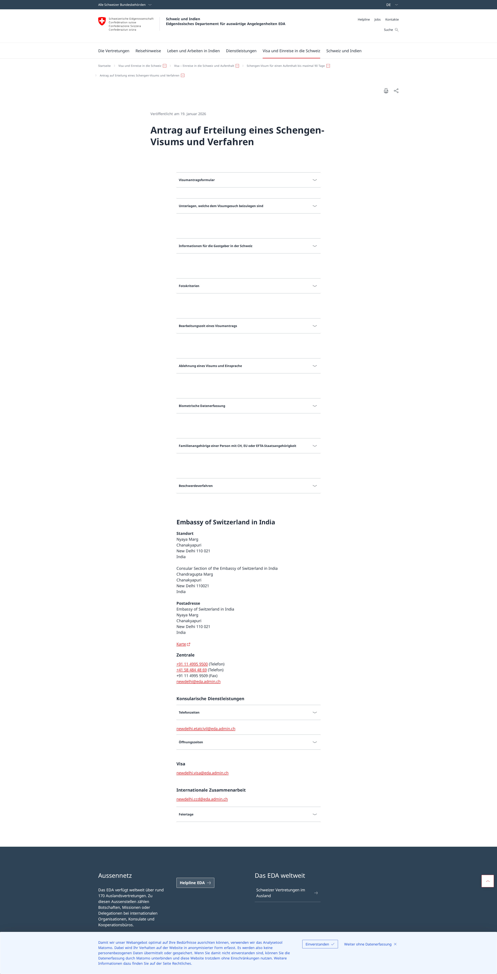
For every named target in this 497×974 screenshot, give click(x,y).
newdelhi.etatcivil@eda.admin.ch (205, 728)
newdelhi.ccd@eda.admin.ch (202, 799)
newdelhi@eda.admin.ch (198, 681)
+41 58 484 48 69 (191, 669)
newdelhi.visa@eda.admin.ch (202, 772)
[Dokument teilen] (396, 91)
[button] (113, 50)
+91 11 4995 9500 (192, 664)
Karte (181, 644)
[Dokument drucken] (386, 91)
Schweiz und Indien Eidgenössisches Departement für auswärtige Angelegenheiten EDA (225, 21)
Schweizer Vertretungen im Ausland (280, 892)
